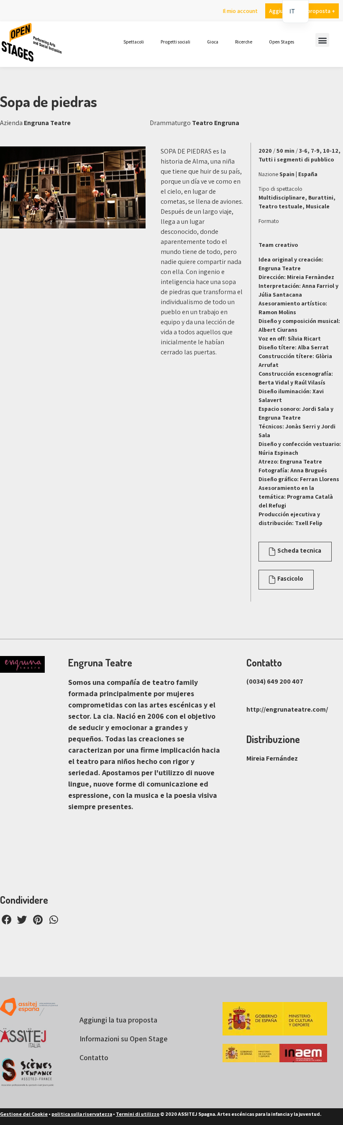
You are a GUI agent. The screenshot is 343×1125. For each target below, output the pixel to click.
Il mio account (240, 11)
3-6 (303, 150)
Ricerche (243, 42)
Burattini (320, 197)
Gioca (212, 42)
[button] (322, 40)
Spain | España (298, 174)
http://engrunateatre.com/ (287, 709)
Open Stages (281, 42)
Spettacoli (133, 42)
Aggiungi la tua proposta (118, 1020)
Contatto (93, 1057)
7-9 (315, 150)
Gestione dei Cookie (24, 1114)
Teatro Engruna (215, 122)
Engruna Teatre (47, 122)
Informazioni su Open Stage (123, 1038)
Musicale (318, 206)
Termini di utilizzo (137, 1114)
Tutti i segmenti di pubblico (296, 159)
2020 (265, 150)
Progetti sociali (175, 42)
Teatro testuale (280, 206)
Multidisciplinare (282, 197)
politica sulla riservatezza (81, 1114)
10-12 (330, 150)
